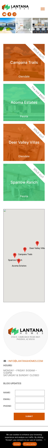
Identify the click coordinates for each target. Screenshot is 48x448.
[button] (7, 25)
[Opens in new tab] (4, 14)
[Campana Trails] (24, 62)
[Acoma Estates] (24, 102)
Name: (7, 392)
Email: (7, 399)
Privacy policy (30, 444)
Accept (17, 444)
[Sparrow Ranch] (24, 182)
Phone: (7, 406)
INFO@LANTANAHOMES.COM (25, 361)
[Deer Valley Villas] (24, 142)
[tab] (14, 29)
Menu (43, 9)
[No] (44, 439)
